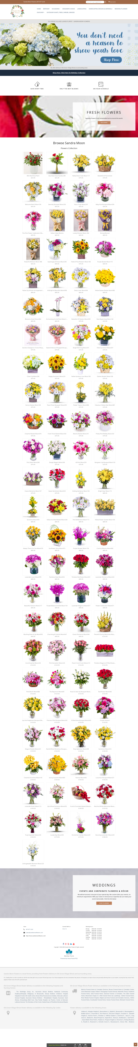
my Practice (51, 1018)
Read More (104, 140)
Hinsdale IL (101, 1034)
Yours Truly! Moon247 (81, 222)
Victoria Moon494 (81, 796)
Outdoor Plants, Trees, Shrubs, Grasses (61, 12)
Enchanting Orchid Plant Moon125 (57, 337)
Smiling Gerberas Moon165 (81, 509)
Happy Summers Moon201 (57, 394)
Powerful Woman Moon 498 (33, 280)
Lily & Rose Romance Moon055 (57, 824)
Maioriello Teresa (123, 1009)
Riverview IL (120, 1038)
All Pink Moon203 (81, 480)
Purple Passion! (105, 738)
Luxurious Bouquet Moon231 (105, 796)
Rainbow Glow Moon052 (57, 595)
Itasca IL (128, 1034)
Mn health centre (30, 1014)
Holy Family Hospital (41, 1018)
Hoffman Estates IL (111, 1034)
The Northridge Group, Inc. (25, 1010)
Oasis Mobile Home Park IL (89, 1038)
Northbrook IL (123, 1035)
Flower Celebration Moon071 (105, 624)
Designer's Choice (68, 9)
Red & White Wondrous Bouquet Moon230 (57, 767)
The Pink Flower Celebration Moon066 (33, 251)
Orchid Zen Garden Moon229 (81, 853)
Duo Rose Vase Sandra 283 (57, 194)
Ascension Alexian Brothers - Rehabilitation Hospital (41, 1016)
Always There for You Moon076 (33, 566)
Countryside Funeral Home (98, 1018)
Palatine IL (101, 1038)
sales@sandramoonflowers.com (34, 950)
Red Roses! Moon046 (105, 710)
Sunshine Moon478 (33, 538)
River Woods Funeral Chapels (90, 1016)
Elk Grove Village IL (115, 1031)
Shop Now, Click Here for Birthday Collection (69, 91)
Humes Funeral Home (113, 1018)
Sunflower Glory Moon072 (57, 566)
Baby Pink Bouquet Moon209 (105, 222)
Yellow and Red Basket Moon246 (57, 538)
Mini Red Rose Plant (33, 194)
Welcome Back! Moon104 (33, 222)
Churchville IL (95, 1031)
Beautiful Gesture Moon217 (33, 624)
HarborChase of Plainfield (49, 1020)
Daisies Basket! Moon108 (105, 394)
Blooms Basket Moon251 (81, 452)
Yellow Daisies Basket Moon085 (105, 308)
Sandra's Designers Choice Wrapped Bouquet (33, 366)
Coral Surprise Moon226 (33, 681)
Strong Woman (105, 251)
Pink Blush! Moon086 (33, 710)
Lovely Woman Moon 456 (81, 251)
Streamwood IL (114, 1040)
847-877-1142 (41, 1)
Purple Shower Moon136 (81, 566)
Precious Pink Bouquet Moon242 (57, 738)
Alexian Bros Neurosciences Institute (46, 1014)
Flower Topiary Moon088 (81, 423)
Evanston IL (124, 1031)
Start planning (104, 921)
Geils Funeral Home (97, 1011)
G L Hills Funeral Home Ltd (105, 1014)
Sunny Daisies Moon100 (33, 423)
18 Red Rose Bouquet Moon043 (81, 738)
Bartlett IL (112, 1029)
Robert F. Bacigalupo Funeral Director (106, 1009)
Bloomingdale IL (129, 1029)
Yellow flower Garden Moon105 (105, 538)
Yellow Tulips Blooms (57, 251)
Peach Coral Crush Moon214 (81, 681)
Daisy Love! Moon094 (81, 308)
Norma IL (115, 1035)
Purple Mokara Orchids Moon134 (57, 624)
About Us (64, 947)
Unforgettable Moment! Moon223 (33, 882)
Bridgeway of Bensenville (36, 1012)
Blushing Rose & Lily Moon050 (33, 652)
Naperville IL (108, 1035)
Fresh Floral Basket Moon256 (57, 452)
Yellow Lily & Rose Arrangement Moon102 (33, 308)
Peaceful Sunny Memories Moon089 (105, 652)
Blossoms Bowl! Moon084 (33, 337)
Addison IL (84, 1029)
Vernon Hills (124, 1040)
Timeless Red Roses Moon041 (81, 595)
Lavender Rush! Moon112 (33, 824)
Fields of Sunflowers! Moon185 (81, 280)
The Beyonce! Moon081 (57, 710)
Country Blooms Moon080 (105, 566)
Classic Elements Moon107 (33, 509)
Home (39, 9)
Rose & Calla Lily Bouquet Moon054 (81, 710)
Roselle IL (86, 1040)
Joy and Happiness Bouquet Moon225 (33, 738)
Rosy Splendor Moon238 (81, 767)
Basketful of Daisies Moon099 (80, 337)
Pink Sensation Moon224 (57, 681)
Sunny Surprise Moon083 (57, 796)
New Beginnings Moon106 (105, 337)
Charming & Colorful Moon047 (57, 652)
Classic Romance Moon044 (81, 652)
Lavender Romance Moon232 (105, 595)
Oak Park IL (131, 1035)
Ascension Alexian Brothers (44, 1010)
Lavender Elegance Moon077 (81, 624)
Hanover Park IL (92, 1034)
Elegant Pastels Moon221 (33, 767)
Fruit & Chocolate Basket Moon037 (81, 824)
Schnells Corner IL (104, 1040)
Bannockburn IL (104, 1029)
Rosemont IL (94, 1040)
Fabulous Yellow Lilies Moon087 (105, 423)
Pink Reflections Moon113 (81, 538)
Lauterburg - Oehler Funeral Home (124, 1014)
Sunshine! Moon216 (105, 767)
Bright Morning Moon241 (81, 366)
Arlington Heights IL (93, 1029)
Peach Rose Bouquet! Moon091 (57, 423)
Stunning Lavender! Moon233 (104, 853)
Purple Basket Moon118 (105, 280)
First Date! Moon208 (33, 480)
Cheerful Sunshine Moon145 (33, 796)
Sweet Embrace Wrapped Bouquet (57, 366)
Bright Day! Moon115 (105, 509)
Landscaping (81, 9)
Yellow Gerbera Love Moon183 (81, 394)
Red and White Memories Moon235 (105, 824)
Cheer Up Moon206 (33, 394)
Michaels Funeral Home (127, 1018)
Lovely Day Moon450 (57, 853)
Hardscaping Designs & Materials (100, 9)
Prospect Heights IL (110, 1038)
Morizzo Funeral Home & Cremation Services (94, 1007)
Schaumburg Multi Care (27, 1018)
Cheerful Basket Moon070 (33, 452)
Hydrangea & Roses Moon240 (57, 280)
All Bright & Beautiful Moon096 (57, 308)
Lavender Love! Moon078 (33, 595)
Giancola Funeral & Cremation (113, 1011)
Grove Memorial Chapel (88, 1009)
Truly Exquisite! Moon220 (33, 853)
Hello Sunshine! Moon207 (105, 366)
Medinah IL (90, 1035)
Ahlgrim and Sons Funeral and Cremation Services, (115, 1016)
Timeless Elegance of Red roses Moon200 (105, 681)
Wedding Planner (121, 9)
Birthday (46, 9)
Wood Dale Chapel (91, 1014)
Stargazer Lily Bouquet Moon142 (105, 480)
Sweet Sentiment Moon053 (57, 509)
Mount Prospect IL (99, 1035)
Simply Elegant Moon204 (57, 480)
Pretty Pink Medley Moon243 (105, 452)
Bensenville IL (120, 1029)
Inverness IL (121, 1034)
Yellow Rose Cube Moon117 (81, 194)
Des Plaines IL (104, 1031)
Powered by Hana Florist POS (69, 976)
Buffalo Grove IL (86, 1031)
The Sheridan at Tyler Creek (33, 1020)
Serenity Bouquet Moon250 (57, 222)
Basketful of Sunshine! (105, 194)
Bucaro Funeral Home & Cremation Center (121, 1007)
